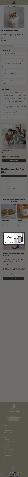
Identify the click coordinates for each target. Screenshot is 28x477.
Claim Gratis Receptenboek (9, 242)
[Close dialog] (23, 233)
